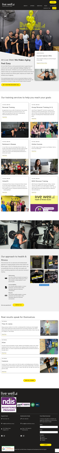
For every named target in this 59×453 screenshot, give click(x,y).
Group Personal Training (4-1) (42, 107)
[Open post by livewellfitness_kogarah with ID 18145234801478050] (37, 276)
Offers (32, 5)
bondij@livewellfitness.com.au (28, 423)
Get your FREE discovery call (11, 84)
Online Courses (37, 144)
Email (41, 430)
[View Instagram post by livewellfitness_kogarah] (43, 268)
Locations (53, 5)
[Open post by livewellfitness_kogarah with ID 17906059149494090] (37, 262)
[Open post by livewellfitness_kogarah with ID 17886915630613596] (51, 262)
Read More (4, 117)
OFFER (52, 2)
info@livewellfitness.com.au (8, 423)
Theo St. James (7, 324)
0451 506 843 (25, 418)
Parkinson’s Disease (9, 144)
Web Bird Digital (42, 449)
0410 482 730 (6, 418)
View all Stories (29, 380)
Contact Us (47, 8)
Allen (4, 343)
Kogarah (43, 437)
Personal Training (8, 107)
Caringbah (43, 440)
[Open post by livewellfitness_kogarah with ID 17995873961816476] (51, 276)
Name (41, 424)
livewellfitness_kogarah (36, 256)
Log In (54, 8)
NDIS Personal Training (40, 181)
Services (39, 5)
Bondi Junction (44, 438)
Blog (45, 5)
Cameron (5, 361)
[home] (8, 6)
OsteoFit (5, 181)
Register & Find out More (42, 63)
